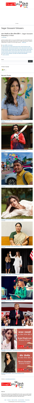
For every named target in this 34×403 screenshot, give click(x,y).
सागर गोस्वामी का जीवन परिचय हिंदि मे (22, 53)
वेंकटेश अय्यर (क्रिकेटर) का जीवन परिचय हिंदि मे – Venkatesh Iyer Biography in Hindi (14, 150)
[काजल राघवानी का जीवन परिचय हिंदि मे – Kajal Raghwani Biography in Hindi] (17, 339)
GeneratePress (23, 401)
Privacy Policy (27, 399)
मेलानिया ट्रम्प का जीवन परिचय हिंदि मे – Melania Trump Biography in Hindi (13, 300)
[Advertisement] (17, 15)
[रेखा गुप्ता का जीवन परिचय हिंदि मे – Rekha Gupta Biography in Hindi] (17, 234)
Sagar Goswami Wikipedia (7, 53)
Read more (24, 42)
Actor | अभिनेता (5, 45)
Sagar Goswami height (16, 50)
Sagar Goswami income (24, 50)
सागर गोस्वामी (15, 53)
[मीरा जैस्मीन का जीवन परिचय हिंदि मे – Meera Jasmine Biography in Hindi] (17, 362)
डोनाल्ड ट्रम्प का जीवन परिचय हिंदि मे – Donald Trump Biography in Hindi (12, 326)
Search (2, 59)
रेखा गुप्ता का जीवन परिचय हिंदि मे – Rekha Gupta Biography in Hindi (12, 246)
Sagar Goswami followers (21, 49)
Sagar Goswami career (25, 47)
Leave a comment (6, 54)
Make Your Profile (14, 399)
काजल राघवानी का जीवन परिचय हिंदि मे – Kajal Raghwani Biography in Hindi (13, 350)
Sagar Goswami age (6, 46)
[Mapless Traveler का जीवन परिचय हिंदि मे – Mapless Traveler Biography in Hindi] (17, 168)
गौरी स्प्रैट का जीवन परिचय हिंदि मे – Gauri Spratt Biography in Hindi (11, 120)
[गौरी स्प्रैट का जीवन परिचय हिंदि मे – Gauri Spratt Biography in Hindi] (17, 98)
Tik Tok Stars (10, 45)
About (5, 399)
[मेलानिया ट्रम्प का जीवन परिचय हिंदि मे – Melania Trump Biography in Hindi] (17, 288)
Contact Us (9, 399)
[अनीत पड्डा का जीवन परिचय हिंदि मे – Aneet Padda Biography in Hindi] (17, 203)
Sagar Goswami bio (24, 46)
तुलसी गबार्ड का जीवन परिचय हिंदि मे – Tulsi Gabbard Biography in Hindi (12, 274)
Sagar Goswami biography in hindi (15, 47)
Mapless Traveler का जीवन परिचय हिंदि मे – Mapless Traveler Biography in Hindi (14, 185)
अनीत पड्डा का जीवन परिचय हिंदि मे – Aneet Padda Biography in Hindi (12, 219)
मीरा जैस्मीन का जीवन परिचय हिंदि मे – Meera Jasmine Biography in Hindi (12, 373)
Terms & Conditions (21, 399)
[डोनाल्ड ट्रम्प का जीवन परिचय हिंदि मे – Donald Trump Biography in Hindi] (17, 314)
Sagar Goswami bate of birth (15, 46)
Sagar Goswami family (13, 49)
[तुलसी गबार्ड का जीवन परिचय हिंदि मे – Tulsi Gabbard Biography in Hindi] (17, 261)
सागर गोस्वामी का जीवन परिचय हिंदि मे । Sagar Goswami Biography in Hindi (17, 34)
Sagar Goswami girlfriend (6, 50)
